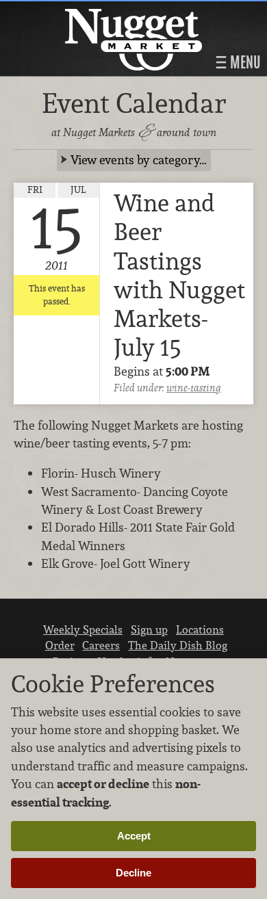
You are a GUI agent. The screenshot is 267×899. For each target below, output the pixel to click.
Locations (200, 629)
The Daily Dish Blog (177, 645)
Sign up (149, 629)
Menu (243, 62)
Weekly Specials (83, 629)
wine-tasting (193, 387)
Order (60, 645)
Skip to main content (64, 11)
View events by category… (139, 160)
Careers (101, 645)
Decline (133, 872)
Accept (134, 836)
